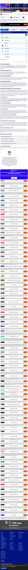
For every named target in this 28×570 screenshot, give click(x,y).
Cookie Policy (2, 537)
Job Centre (2, 548)
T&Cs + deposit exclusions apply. (17, 477)
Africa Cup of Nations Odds (12, 535)
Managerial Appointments (3, 547)
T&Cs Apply (17, 175)
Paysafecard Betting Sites (21, 548)
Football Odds (20, 533)
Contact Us (2, 535)
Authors (2, 534)
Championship (11, 534)
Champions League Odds (12, 536)
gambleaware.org (12, 439)
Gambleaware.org (4, 212)
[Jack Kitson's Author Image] (9, 152)
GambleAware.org (4, 449)
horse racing (4, 82)
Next (27, 29)
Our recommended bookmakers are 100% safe (12, 100)
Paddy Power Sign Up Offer (3, 552)
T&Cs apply (14, 392)
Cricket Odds (20, 535)
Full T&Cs (5, 291)
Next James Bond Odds (12, 549)
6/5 (23, 7)
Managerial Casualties (3, 546)
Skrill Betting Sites (20, 549)
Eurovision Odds (11, 546)
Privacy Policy (2, 536)
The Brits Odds (11, 548)
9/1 (26, 7)
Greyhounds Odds (20, 534)
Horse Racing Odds (21, 536)
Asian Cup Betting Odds (12, 537)
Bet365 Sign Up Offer (3, 553)
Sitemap (2, 541)
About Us (2, 533)
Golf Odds (20, 537)
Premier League (11, 533)
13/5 (18, 7)
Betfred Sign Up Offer (3, 556)
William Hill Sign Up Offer (3, 554)
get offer (7, 4)
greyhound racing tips (10, 66)
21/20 (15, 7)
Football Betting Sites (21, 550)
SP (26, 37)
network (9, 507)
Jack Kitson (5, 14)
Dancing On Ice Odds (12, 547)
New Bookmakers (20, 547)
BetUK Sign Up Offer (3, 555)
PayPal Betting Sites (21, 546)
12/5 (21, 7)
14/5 (11, 7)
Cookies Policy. (13, 566)
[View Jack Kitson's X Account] (7, 14)
